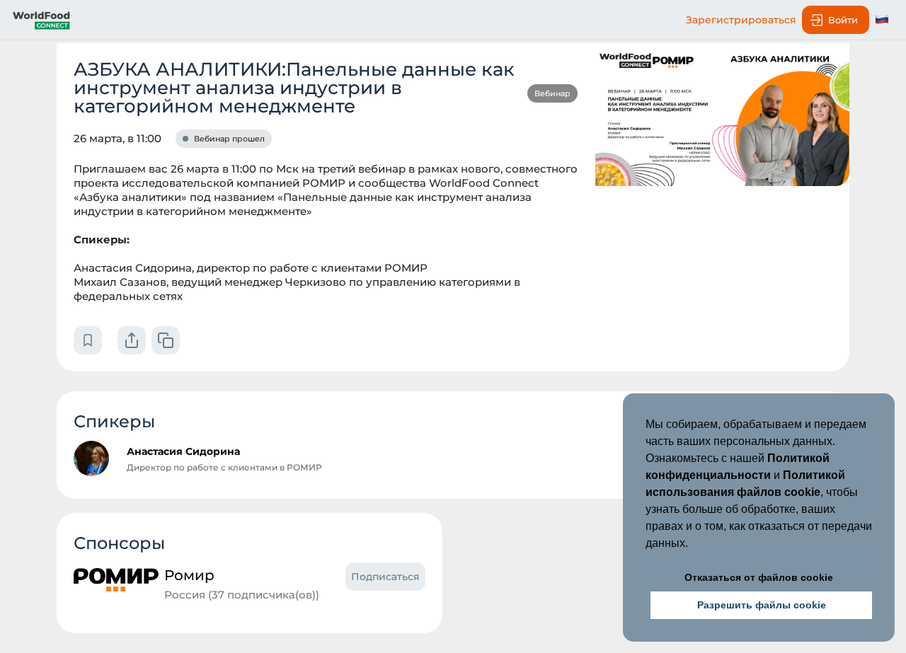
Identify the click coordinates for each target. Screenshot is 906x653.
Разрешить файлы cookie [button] (761, 605)
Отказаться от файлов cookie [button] (758, 577)
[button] (693, 545)
